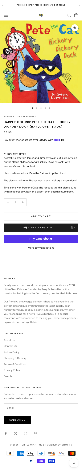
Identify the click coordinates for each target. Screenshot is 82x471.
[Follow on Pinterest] (35, 433)
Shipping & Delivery (15, 358)
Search (8, 376)
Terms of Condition (15, 364)
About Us (9, 340)
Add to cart (41, 216)
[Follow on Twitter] (16, 433)
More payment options (41, 247)
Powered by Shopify (58, 444)
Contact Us (10, 345)
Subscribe (17, 419)
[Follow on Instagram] (25, 433)
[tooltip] (73, 227)
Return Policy (11, 352)
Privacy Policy (12, 370)
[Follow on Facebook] (6, 433)
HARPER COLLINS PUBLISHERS (20, 116)
